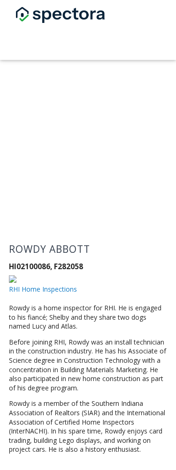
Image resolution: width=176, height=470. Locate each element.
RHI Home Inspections (43, 289)
